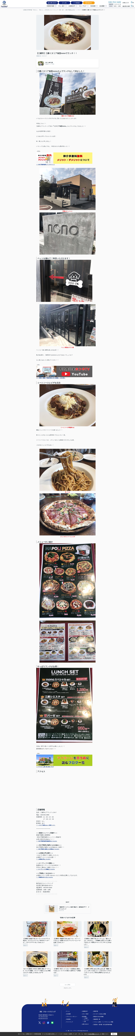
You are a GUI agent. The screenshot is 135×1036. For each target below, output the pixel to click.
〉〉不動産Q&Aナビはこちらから (44, 877)
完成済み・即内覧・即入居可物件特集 (102, 1024)
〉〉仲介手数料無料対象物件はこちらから (46, 841)
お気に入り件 (128, 3)
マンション (86, 1020)
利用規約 (68, 1019)
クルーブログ (82, 6)
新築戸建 (95, 1011)
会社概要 (101, 6)
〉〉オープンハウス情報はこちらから (45, 869)
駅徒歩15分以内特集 (98, 1016)
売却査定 (77, 3)
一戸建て (86, 1018)
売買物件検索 (50, 6)
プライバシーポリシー (71, 1016)
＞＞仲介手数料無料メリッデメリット (45, 164)
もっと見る (67, 984)
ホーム (68, 1011)
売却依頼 (92, 6)
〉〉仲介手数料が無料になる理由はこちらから (47, 849)
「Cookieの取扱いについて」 (93, 1034)
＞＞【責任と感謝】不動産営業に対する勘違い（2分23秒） (50, 378)
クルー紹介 (61, 6)
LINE (65, 3)
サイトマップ (69, 1022)
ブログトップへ (67, 988)
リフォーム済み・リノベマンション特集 (103, 1022)
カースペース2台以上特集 (99, 1014)
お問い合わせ (53, 3)
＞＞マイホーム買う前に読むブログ (45, 766)
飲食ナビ (39, 56)
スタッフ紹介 (85, 1014)
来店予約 (89, 3)
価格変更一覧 (96, 1019)
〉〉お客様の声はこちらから (43, 859)
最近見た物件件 (128, 6)
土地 (85, 1021)
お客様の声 (72, 6)
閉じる (114, 1034)
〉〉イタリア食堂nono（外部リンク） (45, 825)
